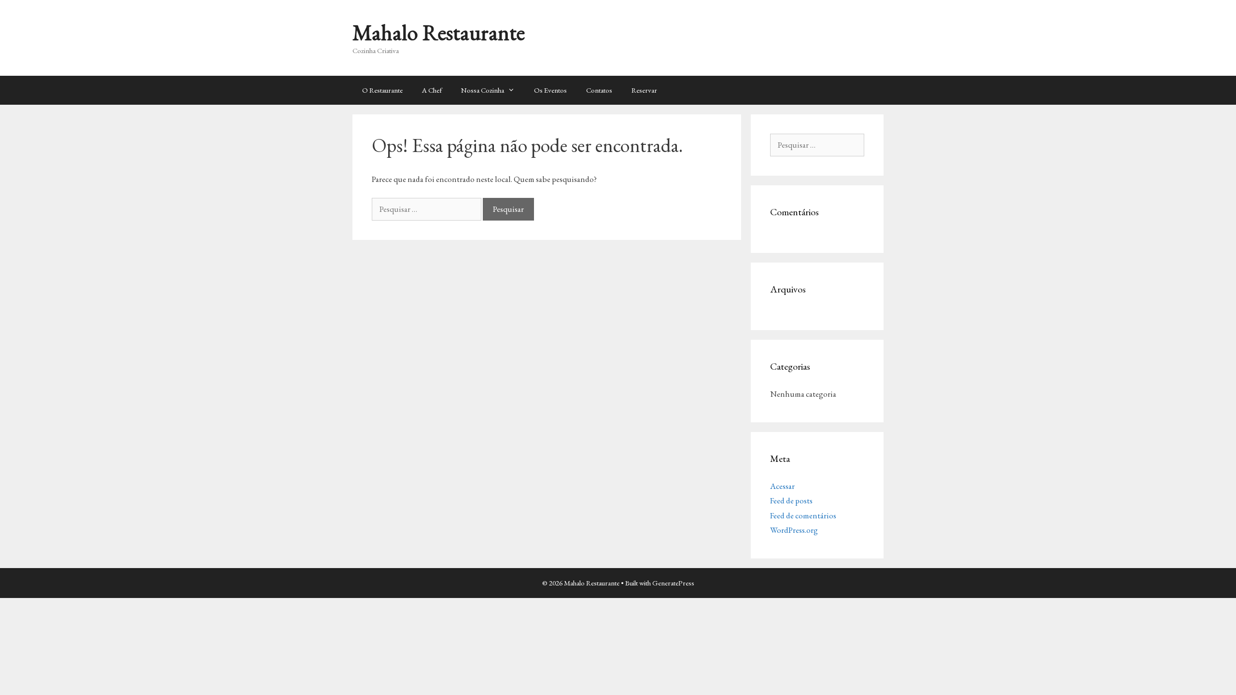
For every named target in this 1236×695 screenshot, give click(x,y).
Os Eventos (550, 90)
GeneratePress (673, 582)
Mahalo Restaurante (438, 32)
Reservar (644, 90)
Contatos (599, 90)
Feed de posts (791, 500)
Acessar (782, 486)
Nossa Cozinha (482, 90)
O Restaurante (382, 90)
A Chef (432, 90)
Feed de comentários (803, 515)
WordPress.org (794, 530)
